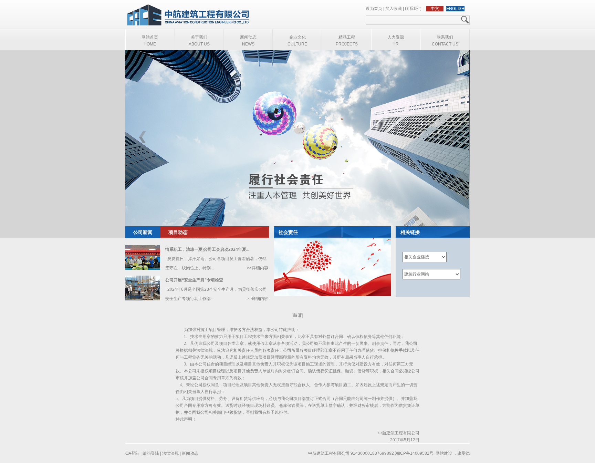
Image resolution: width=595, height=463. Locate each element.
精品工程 (347, 41)
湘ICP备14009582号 (414, 453)
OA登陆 (132, 453)
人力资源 (395, 41)
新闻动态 (248, 41)
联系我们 (413, 8)
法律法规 (170, 453)
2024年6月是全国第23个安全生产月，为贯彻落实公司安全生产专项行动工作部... (216, 289)
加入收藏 (393, 8)
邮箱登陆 (151, 453)
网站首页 (150, 41)
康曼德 (463, 453)
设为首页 (374, 8)
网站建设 (444, 453)
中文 (435, 8)
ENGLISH (455, 8)
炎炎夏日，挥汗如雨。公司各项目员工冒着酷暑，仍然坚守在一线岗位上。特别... (216, 258)
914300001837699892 (373, 453)
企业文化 (297, 41)
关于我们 (199, 41)
